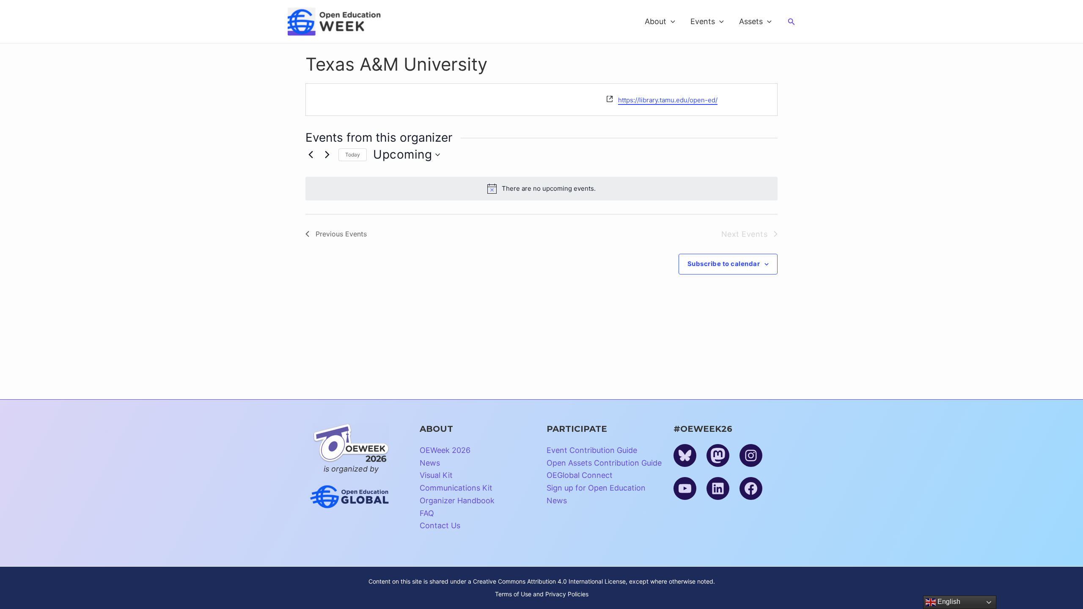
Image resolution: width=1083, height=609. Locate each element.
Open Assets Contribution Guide (604, 462)
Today (352, 154)
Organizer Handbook (457, 500)
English (948, 601)
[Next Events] (327, 155)
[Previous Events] (310, 155)
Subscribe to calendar (723, 264)
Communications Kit (456, 487)
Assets (751, 21)
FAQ (427, 513)
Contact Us (440, 525)
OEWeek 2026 (445, 450)
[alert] (541, 188)
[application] (670, 21)
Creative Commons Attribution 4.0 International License (549, 581)
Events (702, 21)
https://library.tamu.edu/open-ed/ (667, 100)
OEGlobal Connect (580, 475)
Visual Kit (436, 475)
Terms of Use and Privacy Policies (541, 594)
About (655, 21)
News (430, 462)
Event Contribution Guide (592, 450)
